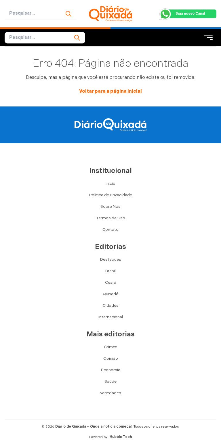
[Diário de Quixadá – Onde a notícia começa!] (110, 14)
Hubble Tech (121, 437)
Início (110, 183)
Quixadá (110, 293)
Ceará (110, 282)
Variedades (110, 392)
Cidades (111, 305)
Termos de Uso (110, 218)
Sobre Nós (110, 206)
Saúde (110, 381)
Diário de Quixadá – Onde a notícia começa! (93, 426)
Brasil (110, 270)
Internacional (110, 317)
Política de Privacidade (110, 195)
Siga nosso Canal (190, 14)
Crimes (110, 346)
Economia (110, 369)
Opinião (110, 358)
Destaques (110, 259)
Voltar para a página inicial (110, 91)
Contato (110, 229)
